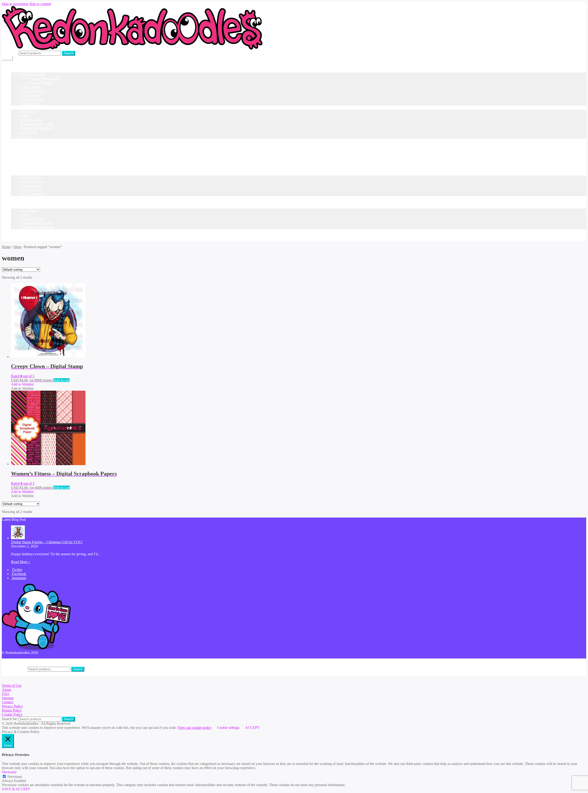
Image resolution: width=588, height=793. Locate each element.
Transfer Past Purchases (37, 128)
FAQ (5, 694)
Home (15, 66)
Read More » (20, 562)
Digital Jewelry (31, 103)
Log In (16, 153)
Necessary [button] (9, 772)
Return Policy (12, 710)
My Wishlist (29, 132)
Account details (31, 120)
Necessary (14, 777)
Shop (15, 70)
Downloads (28, 112)
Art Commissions (32, 91)
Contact (7, 702)
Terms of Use (11, 685)
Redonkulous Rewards (36, 124)
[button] (22, 384)
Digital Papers (30, 95)
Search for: (10, 53)
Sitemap (8, 698)
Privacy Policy (12, 706)
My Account (20, 660)
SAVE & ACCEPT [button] (16, 789)
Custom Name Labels (45, 78)
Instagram (18, 578)
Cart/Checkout (21, 149)
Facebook (18, 574)
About (6, 690)
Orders (25, 116)
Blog (14, 141)
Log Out (26, 136)
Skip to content (40, 4)
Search (68, 53)
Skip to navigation (15, 4)
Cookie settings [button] (228, 728)
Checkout (18, 202)
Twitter (16, 570)
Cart (14, 198)
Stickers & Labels (33, 74)
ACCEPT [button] (252, 728)
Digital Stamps (31, 87)
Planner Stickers (41, 83)
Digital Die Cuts (32, 99)
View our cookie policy (195, 728)
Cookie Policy (12, 714)
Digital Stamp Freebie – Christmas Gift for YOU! (47, 542)
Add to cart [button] (62, 380)
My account (19, 107)
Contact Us (19, 145)
